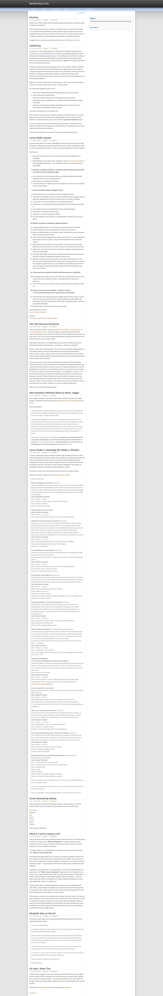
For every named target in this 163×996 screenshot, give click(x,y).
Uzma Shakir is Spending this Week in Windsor (43, 318)
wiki (30, 815)
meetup (31, 819)
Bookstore (67, 9)
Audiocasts (56, 9)
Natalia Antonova (44, 987)
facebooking (33, 810)
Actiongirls (89, 9)
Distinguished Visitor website (61, 475)
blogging (32, 824)
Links (78, 9)
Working (33, 17)
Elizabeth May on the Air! (42, 913)
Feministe (68, 987)
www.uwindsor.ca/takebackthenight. (42, 684)
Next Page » (33, 993)
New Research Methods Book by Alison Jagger (54, 392)
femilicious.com (39, 3)
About (44, 9)
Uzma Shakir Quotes (40, 137)
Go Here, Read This (39, 968)
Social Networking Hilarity (42, 798)
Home (33, 9)
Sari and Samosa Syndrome (75, 161)
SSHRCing (35, 45)
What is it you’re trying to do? (44, 833)
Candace (45, 20)
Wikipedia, (61, 981)
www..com (81, 12)
